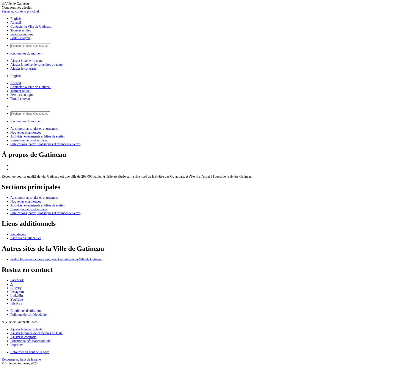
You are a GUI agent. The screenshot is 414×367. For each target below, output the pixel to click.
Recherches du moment (26, 53)
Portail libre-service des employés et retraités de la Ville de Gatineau (56, 259)
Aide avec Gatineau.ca (25, 238)
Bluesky (16, 288)
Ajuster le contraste (23, 68)
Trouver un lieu (20, 30)
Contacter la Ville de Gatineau (30, 26)
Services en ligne (21, 34)
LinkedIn (16, 295)
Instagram (17, 292)
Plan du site (18, 234)
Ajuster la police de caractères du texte (36, 64)
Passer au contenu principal (20, 11)
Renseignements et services (28, 140)
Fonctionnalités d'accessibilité (30, 341)
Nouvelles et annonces (25, 132)
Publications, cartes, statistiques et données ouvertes (45, 144)
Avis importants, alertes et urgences (34, 128)
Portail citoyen (20, 38)
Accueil (15, 22)
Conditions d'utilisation (26, 310)
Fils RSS (16, 303)
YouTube (16, 299)
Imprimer (16, 345)
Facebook (17, 280)
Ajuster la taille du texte (26, 60)
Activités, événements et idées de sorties (37, 136)
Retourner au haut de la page (29, 352)
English (15, 18)
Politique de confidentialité (28, 314)
